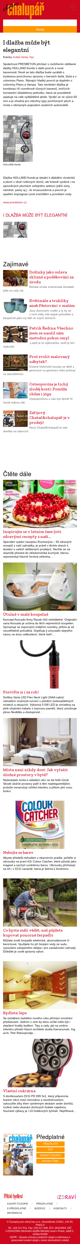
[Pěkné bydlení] (13, 1196)
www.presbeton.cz (15, 202)
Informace (14, 1213)
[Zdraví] (66, 1196)
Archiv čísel (50, 1161)
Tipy (31, 57)
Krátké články (20, 57)
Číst (50, 1149)
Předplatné (44, 1203)
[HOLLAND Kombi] (18, 138)
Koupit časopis (50, 1155)
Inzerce (39, 1208)
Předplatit (50, 1143)
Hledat (40, 29)
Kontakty (60, 1208)
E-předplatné (16, 1208)
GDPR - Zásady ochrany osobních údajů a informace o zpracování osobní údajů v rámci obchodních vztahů (40, 1239)
